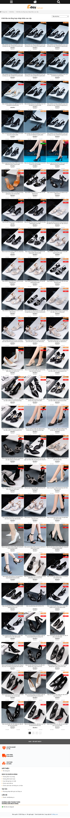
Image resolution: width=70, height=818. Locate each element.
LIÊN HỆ (4, 795)
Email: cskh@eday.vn (8, 797)
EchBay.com (54, 814)
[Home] (35, 7)
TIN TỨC (4, 789)
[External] (12, 36)
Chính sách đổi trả (8, 783)
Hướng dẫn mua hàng (9, 776)
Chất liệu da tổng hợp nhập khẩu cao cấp (27, 12)
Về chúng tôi (6, 770)
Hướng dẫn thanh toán (9, 779)
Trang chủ (4, 12)
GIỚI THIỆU (5, 768)
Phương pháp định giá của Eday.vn (12, 791)
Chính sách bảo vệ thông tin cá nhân (13, 785)
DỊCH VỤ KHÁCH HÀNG (9, 774)
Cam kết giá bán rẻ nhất (9, 781)
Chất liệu (11, 12)
